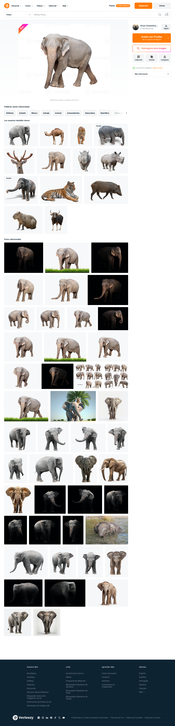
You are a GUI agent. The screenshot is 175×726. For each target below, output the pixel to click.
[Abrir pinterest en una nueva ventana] (51, 718)
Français (142, 688)
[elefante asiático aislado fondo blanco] (21, 135)
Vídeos (40, 6)
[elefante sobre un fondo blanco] (111, 135)
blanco (34, 113)
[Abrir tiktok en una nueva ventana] (55, 718)
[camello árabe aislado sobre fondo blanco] (54, 135)
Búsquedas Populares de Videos (77, 697)
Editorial (52, 6)
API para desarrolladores (38, 692)
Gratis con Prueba (151, 38)
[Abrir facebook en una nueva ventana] (39, 718)
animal (58, 113)
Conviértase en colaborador (108, 685)
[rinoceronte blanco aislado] (84, 161)
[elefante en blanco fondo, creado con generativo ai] (17, 622)
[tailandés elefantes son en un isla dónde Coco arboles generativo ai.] (73, 406)
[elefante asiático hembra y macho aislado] (116, 376)
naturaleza (90, 113)
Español (142, 677)
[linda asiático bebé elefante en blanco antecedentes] (116, 562)
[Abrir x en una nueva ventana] (59, 718)
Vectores (15, 6)
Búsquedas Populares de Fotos (77, 691)
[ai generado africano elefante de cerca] (107, 593)
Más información (141, 74)
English (142, 673)
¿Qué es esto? (157, 68)
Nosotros (106, 681)
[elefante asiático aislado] (54, 161)
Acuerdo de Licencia (74, 673)
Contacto (105, 677)
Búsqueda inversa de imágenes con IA (36, 697)
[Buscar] (159, 14)
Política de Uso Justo (152, 717)
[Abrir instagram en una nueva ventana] (43, 718)
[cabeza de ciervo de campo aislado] (19, 161)
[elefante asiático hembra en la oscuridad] (23, 258)
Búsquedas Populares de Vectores (77, 685)
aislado (22, 113)
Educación (31, 688)
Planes (112, 5)
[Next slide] (124, 113)
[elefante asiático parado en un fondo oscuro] (50, 499)
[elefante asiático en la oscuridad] (57, 376)
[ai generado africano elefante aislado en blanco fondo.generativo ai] (113, 406)
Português (143, 681)
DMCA (68, 677)
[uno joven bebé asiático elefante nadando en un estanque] (106, 530)
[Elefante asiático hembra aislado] (89, 376)
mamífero (105, 113)
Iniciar (162, 5)
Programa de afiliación (75, 681)
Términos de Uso (117, 717)
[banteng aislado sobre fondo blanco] (56, 220)
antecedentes (73, 113)
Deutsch (142, 684)
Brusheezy (31, 673)
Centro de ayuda (109, 673)
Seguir (166, 28)
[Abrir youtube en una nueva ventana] (64, 718)
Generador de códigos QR (38, 705)
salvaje (46, 113)
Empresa (31, 684)
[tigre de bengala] (61, 190)
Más (64, 6)
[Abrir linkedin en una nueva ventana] (47, 718)
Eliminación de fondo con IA (39, 702)
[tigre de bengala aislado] (81, 135)
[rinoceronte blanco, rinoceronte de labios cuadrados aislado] (112, 161)
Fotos (27, 6)
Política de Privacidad (134, 717)
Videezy (30, 681)
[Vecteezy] (6, 5)
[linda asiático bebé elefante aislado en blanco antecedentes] (86, 468)
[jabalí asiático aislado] (106, 190)
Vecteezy (30, 677)
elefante (9, 113)
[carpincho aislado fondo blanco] (23, 220)
